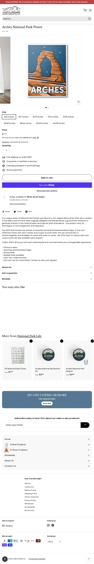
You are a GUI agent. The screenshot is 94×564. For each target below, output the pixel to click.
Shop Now (47, 403)
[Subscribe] (85, 425)
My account (29, 510)
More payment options (47, 190)
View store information (18, 204)
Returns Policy (30, 490)
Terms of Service (32, 497)
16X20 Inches (9, 123)
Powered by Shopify (37, 559)
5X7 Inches (23, 117)
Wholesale (29, 503)
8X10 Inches (38, 117)
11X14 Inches (53, 117)
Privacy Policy (30, 500)
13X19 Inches (68, 117)
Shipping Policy (31, 493)
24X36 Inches (59, 123)
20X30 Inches (42, 123)
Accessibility (30, 507)
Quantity (6, 145)
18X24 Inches (25, 123)
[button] (5, 559)
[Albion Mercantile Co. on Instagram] (48, 525)
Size (4, 112)
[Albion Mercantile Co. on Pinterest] (52, 525)
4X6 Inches (9, 117)
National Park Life (29, 336)
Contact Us (29, 487)
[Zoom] (78, 101)
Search (28, 483)
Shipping (5, 142)
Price (4, 130)
